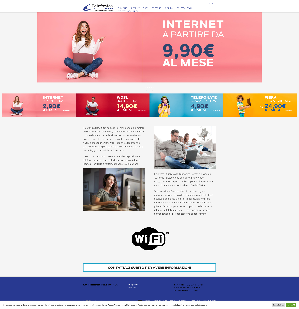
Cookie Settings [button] (278, 305)
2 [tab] (148, 87)
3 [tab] (149, 87)
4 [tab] (151, 87)
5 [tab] (153, 87)
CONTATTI (212, 3)
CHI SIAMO (132, 288)
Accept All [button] (291, 305)
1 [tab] (146, 87)
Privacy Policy (132, 285)
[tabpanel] (149, 49)
